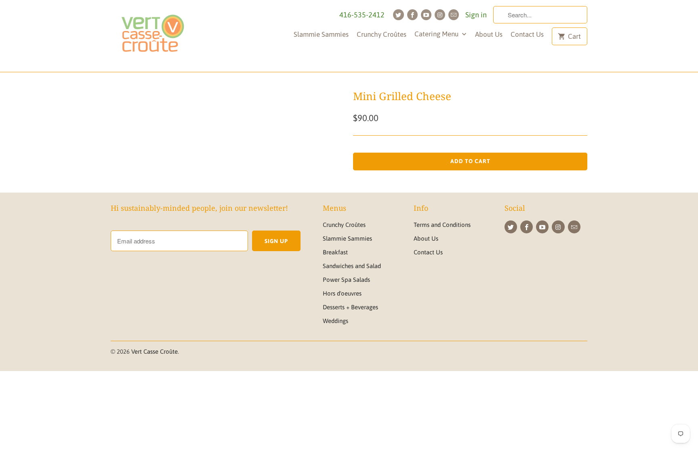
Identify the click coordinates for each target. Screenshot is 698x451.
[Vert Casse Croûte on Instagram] (440, 14)
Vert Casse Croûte (154, 351)
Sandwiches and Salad (352, 265)
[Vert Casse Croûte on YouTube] (426, 14)
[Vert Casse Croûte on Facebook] (412, 14)
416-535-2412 (362, 14)
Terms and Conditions (442, 224)
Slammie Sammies (321, 34)
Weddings (335, 320)
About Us (488, 34)
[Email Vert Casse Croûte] (453, 14)
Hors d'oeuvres (342, 293)
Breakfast (335, 252)
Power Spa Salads (346, 279)
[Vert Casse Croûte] (152, 36)
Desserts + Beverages (350, 307)
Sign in (476, 14)
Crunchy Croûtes (381, 34)
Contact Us (527, 34)
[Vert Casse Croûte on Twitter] (398, 14)
